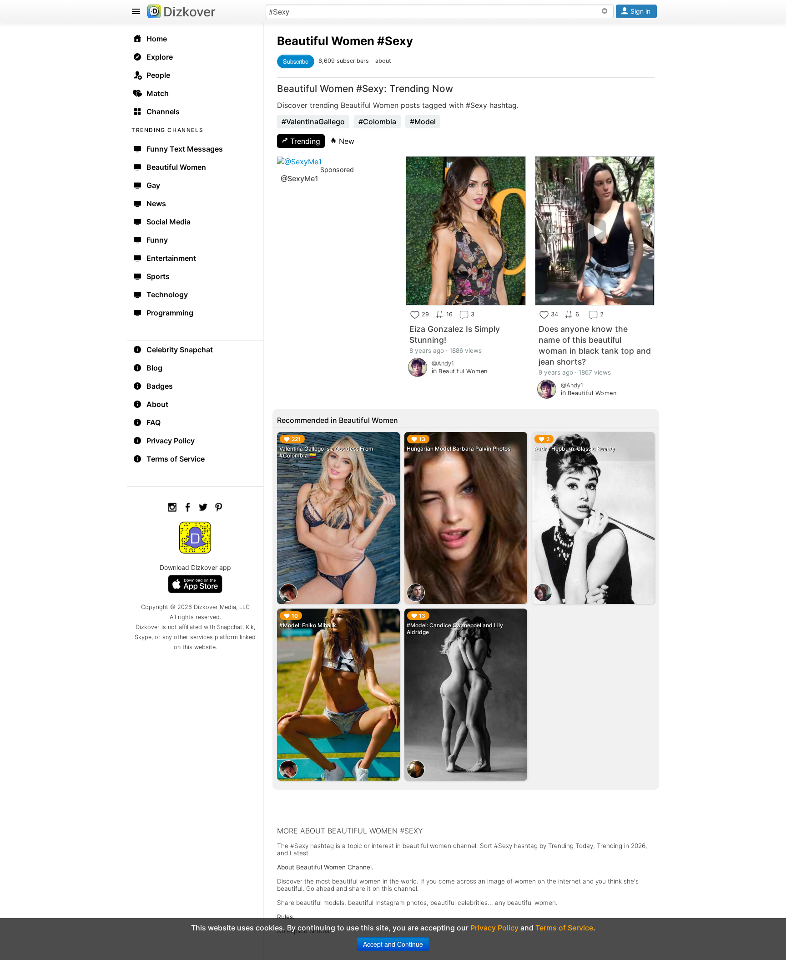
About (157, 404)
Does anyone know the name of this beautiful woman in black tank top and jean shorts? (595, 345)
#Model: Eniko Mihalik (307, 625)
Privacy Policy (170, 440)
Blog (154, 367)
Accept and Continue (393, 944)
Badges (159, 386)
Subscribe (295, 61)
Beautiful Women (325, 41)
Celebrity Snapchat (179, 349)
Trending (304, 141)
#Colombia (377, 121)
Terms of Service (175, 458)
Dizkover (189, 12)
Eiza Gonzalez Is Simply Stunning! (454, 334)
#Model (423, 121)
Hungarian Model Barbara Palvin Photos (458, 448)
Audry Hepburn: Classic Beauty (574, 448)
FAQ (153, 422)
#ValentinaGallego (313, 121)
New (345, 141)
